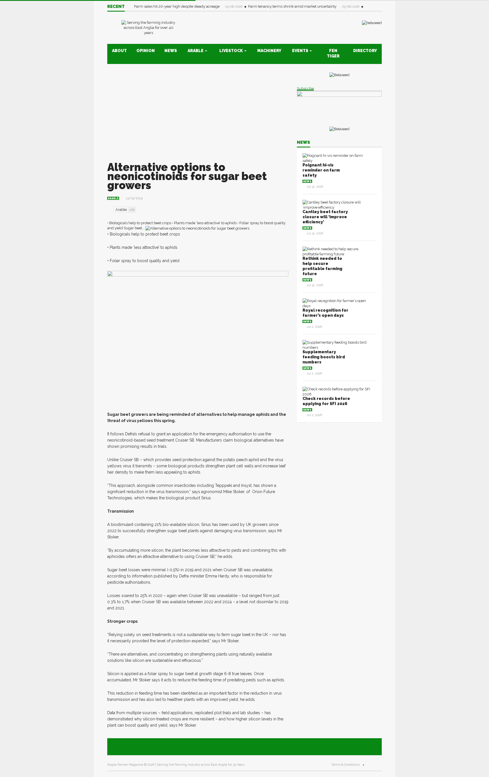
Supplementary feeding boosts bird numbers (324, 357)
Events (300, 50)
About (119, 50)
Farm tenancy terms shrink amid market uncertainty (292, 6)
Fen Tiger (333, 53)
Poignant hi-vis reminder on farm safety (321, 170)
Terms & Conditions (345, 765)
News (170, 50)
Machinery (269, 50)
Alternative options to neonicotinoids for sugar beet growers (187, 176)
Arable (196, 50)
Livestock (231, 50)
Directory (365, 50)
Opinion (145, 50)
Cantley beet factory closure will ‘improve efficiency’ (325, 216)
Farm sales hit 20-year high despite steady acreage (177, 6)
